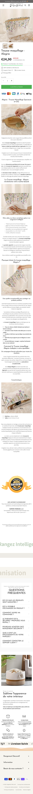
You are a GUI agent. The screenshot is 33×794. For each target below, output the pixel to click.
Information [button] (8, 762)
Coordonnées (19, 789)
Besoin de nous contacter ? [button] (13, 768)
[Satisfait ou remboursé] (16, 484)
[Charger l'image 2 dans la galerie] (10, 45)
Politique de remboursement (11, 787)
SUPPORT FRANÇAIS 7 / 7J (16, 509)
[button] (3, 5)
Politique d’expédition (9, 789)
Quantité (3, 77)
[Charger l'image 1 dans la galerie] (5, 45)
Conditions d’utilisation (24, 787)
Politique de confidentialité (24, 784)
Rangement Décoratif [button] (12, 756)
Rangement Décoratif (11, 784)
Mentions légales (27, 789)
